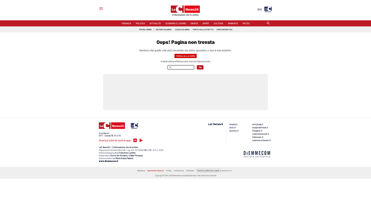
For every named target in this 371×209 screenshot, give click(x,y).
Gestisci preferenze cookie (208, 170)
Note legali (190, 171)
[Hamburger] (100, 9)
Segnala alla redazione (155, 171)
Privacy (169, 171)
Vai (200, 67)
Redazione (141, 171)
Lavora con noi (226, 171)
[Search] (268, 23)
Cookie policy (179, 171)
